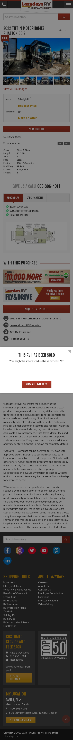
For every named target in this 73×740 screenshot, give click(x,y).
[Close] (69, 351)
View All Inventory (36, 384)
